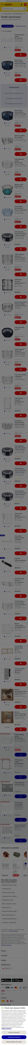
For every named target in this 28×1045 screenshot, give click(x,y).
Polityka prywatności (6, 1028)
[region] (14, 1025)
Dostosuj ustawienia (14, 1032)
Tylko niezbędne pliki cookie (14, 1041)
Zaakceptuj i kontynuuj (14, 1037)
